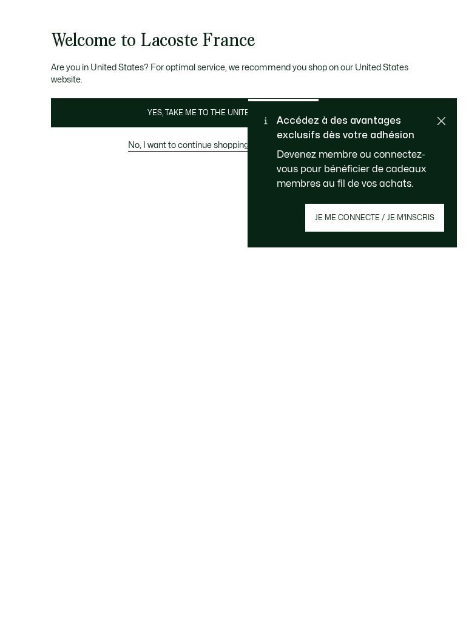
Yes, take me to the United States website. (233, 112)
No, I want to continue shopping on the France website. (233, 145)
